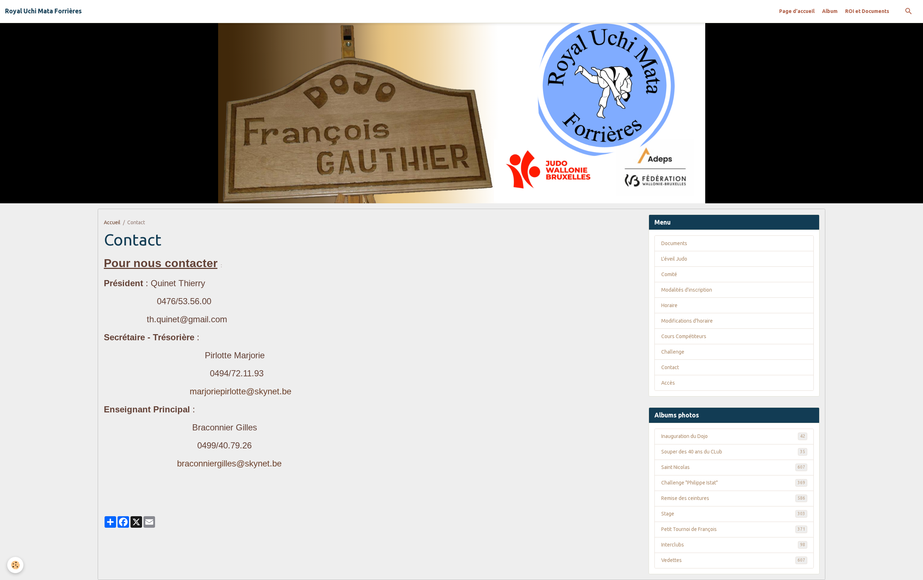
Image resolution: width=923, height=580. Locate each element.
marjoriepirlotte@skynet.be (240, 391)
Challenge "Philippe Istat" (733, 483)
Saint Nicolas (733, 467)
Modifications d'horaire (687, 321)
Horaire (669, 305)
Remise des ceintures (733, 498)
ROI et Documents (867, 11)
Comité (669, 274)
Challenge (672, 352)
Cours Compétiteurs (683, 336)
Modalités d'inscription (686, 290)
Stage (733, 514)
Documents (674, 243)
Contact (670, 367)
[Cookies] (15, 565)
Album (830, 11)
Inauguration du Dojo (733, 436)
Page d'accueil (796, 11)
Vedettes (733, 560)
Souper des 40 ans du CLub (733, 452)
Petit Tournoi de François (733, 529)
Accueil (112, 222)
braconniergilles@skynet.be (229, 463)
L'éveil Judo (674, 259)
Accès (668, 383)
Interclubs (733, 545)
